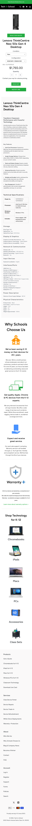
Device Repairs (8, 704)
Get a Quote (7, 659)
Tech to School (18, 818)
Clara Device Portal (9, 700)
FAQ (4, 760)
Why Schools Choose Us (11, 741)
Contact (6, 755)
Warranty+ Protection (10, 724)
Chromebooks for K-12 (11, 663)
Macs (16, 581)
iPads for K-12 (8, 668)
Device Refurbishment (11, 714)
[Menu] (30, 7)
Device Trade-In (8, 709)
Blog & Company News (11, 746)
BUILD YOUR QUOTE (16, 35)
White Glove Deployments (12, 719)
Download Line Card (10, 687)
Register (6, 777)
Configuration (16, 58)
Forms (5, 787)
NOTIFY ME (16, 89)
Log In (5, 772)
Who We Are (7, 736)
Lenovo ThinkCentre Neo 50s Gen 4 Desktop (16, 44)
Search (5, 796)
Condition (16, 51)
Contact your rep (8, 78)
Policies (6, 791)
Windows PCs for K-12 (10, 678)
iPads (16, 559)
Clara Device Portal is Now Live (16, 2)
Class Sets (16, 642)
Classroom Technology (11, 683)
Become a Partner (9, 750)
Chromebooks (16, 539)
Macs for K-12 (8, 673)
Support (6, 782)
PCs (16, 601)
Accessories (16, 621)
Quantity (16, 71)
